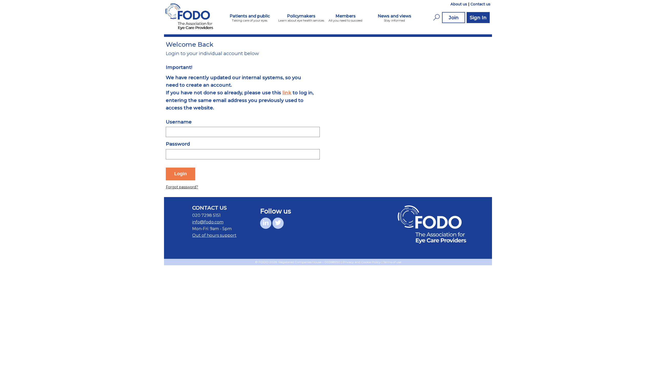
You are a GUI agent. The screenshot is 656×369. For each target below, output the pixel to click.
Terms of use (392, 262)
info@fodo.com (207, 222)
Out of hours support (214, 235)
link (286, 93)
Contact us (480, 4)
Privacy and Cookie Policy (362, 262)
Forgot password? (182, 187)
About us (458, 4)
